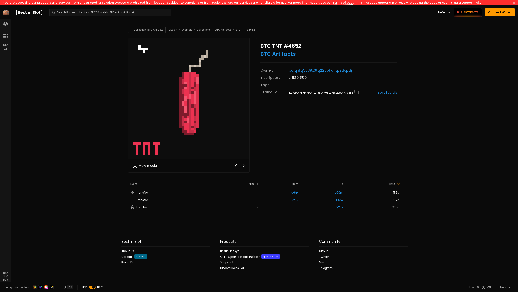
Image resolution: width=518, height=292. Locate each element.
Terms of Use (343, 3)
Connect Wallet (500, 12)
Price (252, 184)
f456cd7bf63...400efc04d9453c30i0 (321, 93)
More (503, 287)
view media (148, 165)
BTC (100, 287)
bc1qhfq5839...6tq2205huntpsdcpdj (320, 70)
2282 (295, 200)
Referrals (444, 12)
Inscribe (141, 207)
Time (392, 184)
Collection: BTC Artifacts (147, 29)
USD (84, 287)
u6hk (294, 193)
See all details (387, 93)
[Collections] (5, 35)
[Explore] (5, 24)
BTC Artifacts (223, 29)
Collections (204, 29)
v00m (339, 193)
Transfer (142, 193)
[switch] (92, 287)
